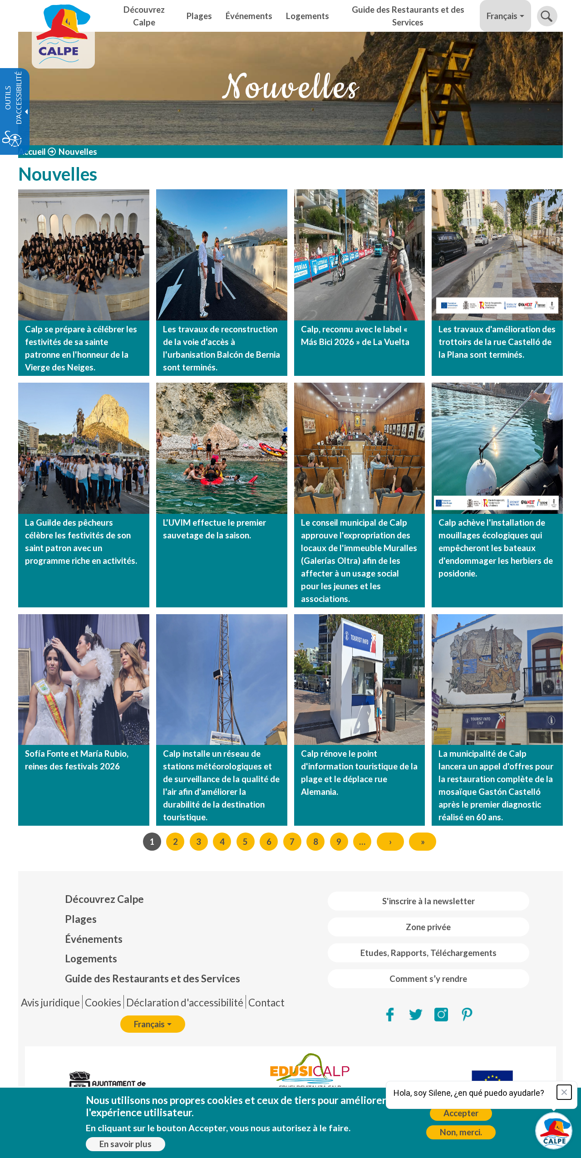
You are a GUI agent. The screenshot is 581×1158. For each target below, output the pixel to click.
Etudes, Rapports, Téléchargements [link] (428, 953)
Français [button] (502, 16)
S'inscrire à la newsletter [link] (428, 901)
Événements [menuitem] (249, 16)
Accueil (32, 152)
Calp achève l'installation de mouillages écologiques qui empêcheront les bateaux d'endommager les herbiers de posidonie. (495, 547)
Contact (266, 1002)
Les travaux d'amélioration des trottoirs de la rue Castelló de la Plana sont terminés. (497, 342)
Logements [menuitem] (307, 16)
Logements (91, 958)
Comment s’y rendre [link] (428, 979)
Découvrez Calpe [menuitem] (144, 16)
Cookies (103, 1002)
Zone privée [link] (428, 927)
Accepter (460, 1113)
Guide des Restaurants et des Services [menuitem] (408, 16)
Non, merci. (461, 1132)
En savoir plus (125, 1144)
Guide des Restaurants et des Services (152, 978)
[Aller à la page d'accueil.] (63, 16)
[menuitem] (152, 899)
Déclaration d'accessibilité (184, 1002)
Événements (94, 939)
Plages (81, 919)
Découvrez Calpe (104, 899)
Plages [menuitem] (199, 16)
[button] (547, 16)
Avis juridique (50, 1002)
